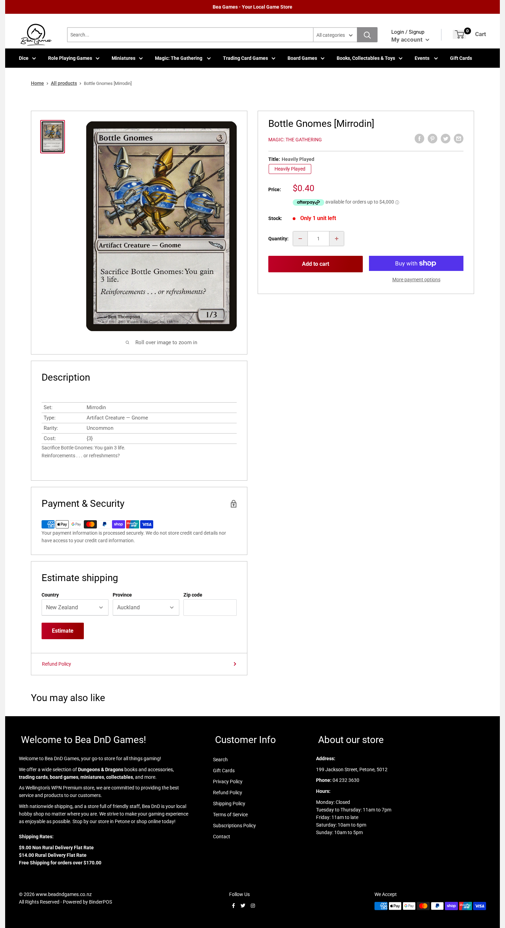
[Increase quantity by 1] (336, 238)
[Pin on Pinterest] (432, 138)
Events (422, 58)
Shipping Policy (229, 803)
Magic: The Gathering (179, 58)
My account (407, 39)
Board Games (302, 58)
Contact (221, 836)
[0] (459, 34)
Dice (24, 58)
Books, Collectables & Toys (366, 58)
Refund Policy (56, 664)
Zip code (192, 594)
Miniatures (123, 58)
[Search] (367, 34)
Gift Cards (461, 58)
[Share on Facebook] (419, 138)
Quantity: (278, 238)
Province (122, 594)
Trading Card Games (245, 58)
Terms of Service (230, 814)
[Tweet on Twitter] (445, 138)
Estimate (63, 630)
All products (64, 83)
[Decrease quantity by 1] (300, 238)
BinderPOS (100, 902)
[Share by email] (458, 138)
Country (50, 594)
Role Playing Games (70, 58)
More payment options (416, 279)
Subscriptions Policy (234, 825)
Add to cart (315, 264)
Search (220, 759)
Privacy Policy (228, 781)
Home (37, 83)
